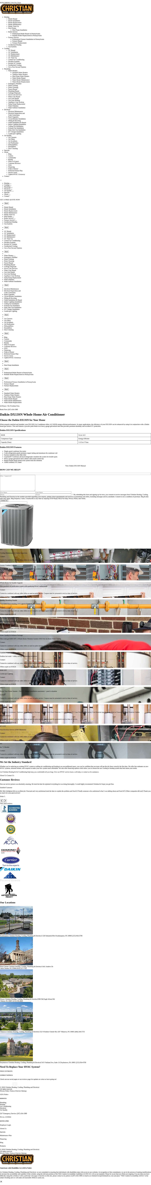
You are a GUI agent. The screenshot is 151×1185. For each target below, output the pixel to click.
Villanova (3, 1032)
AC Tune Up (12, 58)
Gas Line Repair (13, 98)
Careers (10, 156)
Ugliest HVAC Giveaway (16, 174)
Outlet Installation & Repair (17, 122)
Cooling (6, 48)
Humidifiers (12, 146)
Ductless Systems (14, 61)
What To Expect (13, 161)
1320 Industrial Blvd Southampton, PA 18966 (57, 936)
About (6, 152)
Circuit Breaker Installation (17, 119)
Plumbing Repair (13, 91)
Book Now (3, 409)
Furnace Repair (17, 41)
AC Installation (13, 52)
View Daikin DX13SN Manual (75, 466)
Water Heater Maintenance (21, 80)
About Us (3, 775)
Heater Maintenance (14, 24)
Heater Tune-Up (13, 26)
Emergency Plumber (14, 84)
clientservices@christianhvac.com (103, 1176)
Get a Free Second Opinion (17, 67)
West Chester (4, 966)
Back (6, 203)
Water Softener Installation (16, 108)
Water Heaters (12, 71)
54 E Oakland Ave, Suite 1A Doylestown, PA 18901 (58, 1062)
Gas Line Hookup (14, 100)
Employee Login (5, 1125)
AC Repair (11, 50)
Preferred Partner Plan (15, 171)
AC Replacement (13, 54)
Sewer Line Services (15, 95)
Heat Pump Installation (19, 30)
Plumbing (7, 69)
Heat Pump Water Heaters (20, 76)
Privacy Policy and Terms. (77, 498)
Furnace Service (13, 37)
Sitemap (24, 1091)
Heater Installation (14, 21)
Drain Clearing (13, 85)
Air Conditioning (5, 1106)
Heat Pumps (12, 28)
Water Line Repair (14, 96)
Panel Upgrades (13, 117)
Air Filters (11, 139)
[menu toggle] (1, 180)
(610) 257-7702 (22, 968)
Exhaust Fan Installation (16, 128)
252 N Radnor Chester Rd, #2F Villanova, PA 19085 (57, 1032)
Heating (6, 17)
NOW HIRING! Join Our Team (10, 3)
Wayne (2, 999)
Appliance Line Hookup (16, 102)
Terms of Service (15, 1091)
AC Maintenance (13, 56)
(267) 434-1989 (12, 409)
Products (3, 1146)
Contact (6, 176)
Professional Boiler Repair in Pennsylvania (26, 34)
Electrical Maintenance (15, 111)
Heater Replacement (14, 22)
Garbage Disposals (14, 93)
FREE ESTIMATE (6, 1071)
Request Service (5, 716)
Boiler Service (12, 32)
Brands (10, 159)
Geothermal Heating (14, 45)
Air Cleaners (12, 137)
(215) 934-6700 (81, 1062)
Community (12, 158)
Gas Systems (12, 47)
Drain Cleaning (13, 87)
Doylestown (4, 1062)
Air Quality (8, 135)
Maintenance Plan (6, 1135)
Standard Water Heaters (20, 72)
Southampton (4, 936)
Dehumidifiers (12, 145)
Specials (6, 150)
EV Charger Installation (16, 132)
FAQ (10, 165)
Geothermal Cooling (14, 65)
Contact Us (10, 775)
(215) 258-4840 (18, 1001)
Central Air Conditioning (16, 59)
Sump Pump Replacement (16, 104)
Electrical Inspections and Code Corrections (16, 114)
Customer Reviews (14, 163)
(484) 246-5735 (80, 1032)
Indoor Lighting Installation (17, 124)
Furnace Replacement (19, 43)
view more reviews (6, 803)
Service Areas (12, 172)
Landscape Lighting (14, 134)
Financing (11, 167)
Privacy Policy (4, 1091)
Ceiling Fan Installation (15, 126)
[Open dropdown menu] (10, 183)
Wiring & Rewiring (14, 121)
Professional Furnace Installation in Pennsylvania (28, 39)
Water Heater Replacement (21, 82)
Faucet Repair (12, 89)
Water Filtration (13, 106)
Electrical (7, 109)
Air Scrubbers (12, 141)
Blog (9, 154)
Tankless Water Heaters (20, 74)
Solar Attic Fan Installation (16, 130)
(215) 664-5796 (77, 936)
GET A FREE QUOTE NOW (10, 200)
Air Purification (13, 143)
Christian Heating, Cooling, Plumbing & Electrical (25, 936)
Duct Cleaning (13, 148)
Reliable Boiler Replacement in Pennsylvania (27, 35)
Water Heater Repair (19, 78)
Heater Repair (12, 19)
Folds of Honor (13, 169)
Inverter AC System (14, 63)
